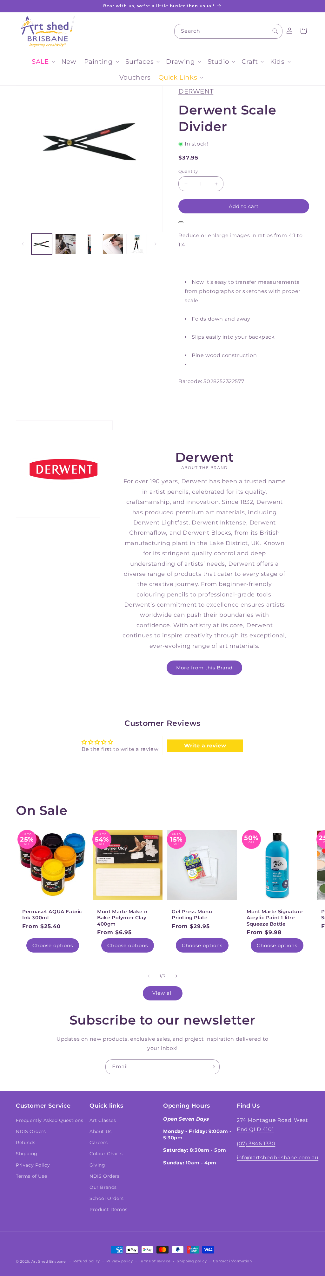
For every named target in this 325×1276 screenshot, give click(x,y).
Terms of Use (31, 1176)
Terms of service (154, 1261)
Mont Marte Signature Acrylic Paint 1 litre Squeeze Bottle (275, 917)
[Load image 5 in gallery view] (136, 244)
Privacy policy (119, 1261)
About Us (101, 1131)
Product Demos (109, 1209)
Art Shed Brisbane (48, 1261)
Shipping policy (192, 1261)
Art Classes (103, 1120)
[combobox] (228, 31)
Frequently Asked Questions (49, 1120)
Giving (97, 1165)
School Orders (107, 1198)
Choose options (52, 945)
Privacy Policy (33, 1165)
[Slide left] (23, 244)
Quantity (188, 171)
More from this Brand (204, 668)
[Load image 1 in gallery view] (41, 244)
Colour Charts (106, 1153)
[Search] (275, 31)
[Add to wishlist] (180, 222)
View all (162, 993)
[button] (42, 61)
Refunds (25, 1142)
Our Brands (103, 1187)
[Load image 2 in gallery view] (65, 244)
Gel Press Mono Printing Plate (192, 914)
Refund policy (86, 1261)
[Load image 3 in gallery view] (89, 244)
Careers (99, 1142)
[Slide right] (155, 244)
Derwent (195, 91)
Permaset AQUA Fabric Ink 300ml (52, 914)
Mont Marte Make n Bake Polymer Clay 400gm (122, 917)
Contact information (232, 1261)
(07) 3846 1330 (256, 1144)
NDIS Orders (31, 1131)
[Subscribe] (212, 1066)
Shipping (26, 1153)
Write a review (205, 746)
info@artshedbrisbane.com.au (277, 1158)
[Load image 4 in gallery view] (113, 244)
